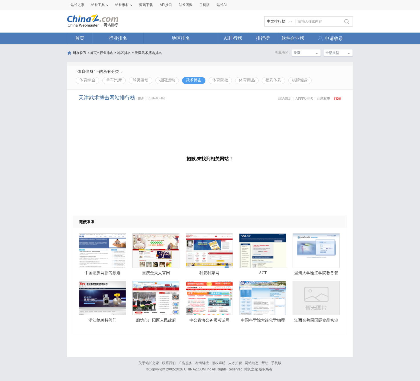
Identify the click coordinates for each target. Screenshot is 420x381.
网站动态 (252, 363)
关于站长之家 (149, 363)
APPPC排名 (304, 99)
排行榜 (263, 38)
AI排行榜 (233, 38)
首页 (79, 38)
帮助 (264, 363)
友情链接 (202, 363)
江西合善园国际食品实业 (316, 320)
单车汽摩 (114, 80)
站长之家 (77, 5)
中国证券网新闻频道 (103, 273)
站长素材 (122, 5)
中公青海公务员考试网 (209, 320)
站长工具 (98, 5)
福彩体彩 (273, 80)
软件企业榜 (292, 38)
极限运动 (167, 80)
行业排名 (118, 38)
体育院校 (220, 80)
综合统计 (285, 99)
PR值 (337, 99)
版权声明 (218, 363)
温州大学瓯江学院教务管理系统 (316, 274)
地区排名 (181, 38)
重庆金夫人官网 (156, 273)
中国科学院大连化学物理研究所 (263, 321)
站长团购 (186, 5)
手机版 (276, 363)
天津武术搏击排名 (148, 53)
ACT (263, 273)
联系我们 (169, 363)
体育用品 (247, 80)
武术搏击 (194, 80)
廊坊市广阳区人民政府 (156, 320)
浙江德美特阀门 (103, 320)
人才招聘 (235, 363)
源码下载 (146, 5)
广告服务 (185, 363)
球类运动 (141, 80)
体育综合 (87, 80)
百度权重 (323, 99)
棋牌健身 (300, 80)
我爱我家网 (209, 273)
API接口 (166, 5)
